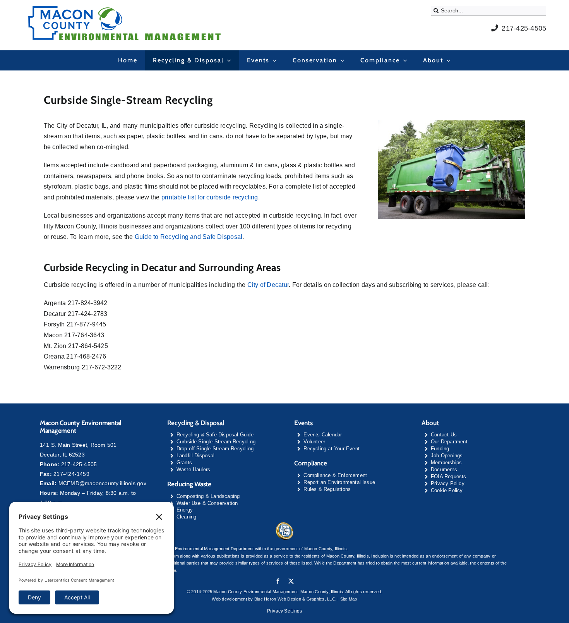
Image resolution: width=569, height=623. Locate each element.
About (430, 423)
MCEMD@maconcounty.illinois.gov (102, 483)
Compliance (310, 463)
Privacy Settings (284, 611)
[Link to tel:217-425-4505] (494, 27)
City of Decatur (268, 284)
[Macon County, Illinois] (284, 524)
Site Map (348, 599)
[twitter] (291, 581)
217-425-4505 (524, 28)
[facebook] (278, 581)
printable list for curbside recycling (209, 197)
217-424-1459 (71, 474)
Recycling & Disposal (195, 423)
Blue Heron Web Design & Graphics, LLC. (295, 599)
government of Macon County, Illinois (310, 548)
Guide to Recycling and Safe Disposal (189, 236)
